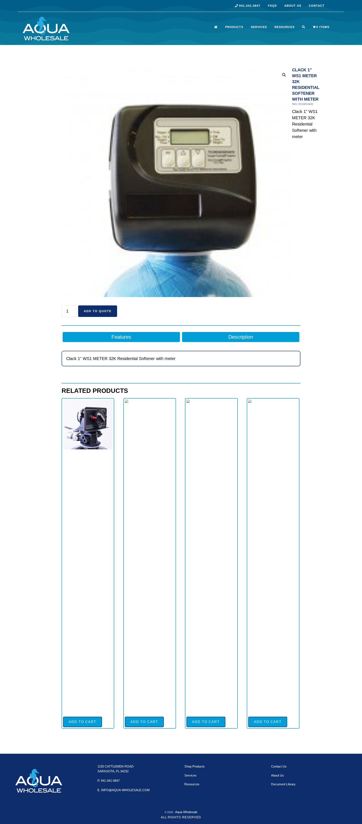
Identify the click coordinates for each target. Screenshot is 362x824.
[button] (284, 75)
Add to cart (82, 722)
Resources (191, 784)
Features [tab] (121, 337)
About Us (277, 775)
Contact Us (279, 766)
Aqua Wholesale (67, 28)
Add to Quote (97, 311)
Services (190, 775)
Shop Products (194, 766)
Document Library (283, 784)
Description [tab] (240, 337)
